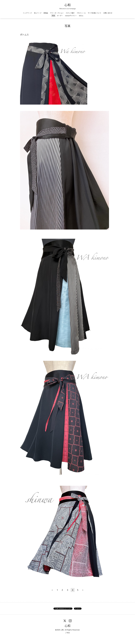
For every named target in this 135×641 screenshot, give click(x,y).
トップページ (27, 13)
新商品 (46, 13)
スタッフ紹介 (70, 13)
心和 (67, 5)
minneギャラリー (71, 16)
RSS (68, 633)
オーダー (60, 16)
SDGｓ (81, 16)
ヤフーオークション (57, 13)
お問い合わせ (107, 13)
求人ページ (37, 13)
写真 (53, 16)
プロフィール (81, 13)
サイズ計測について (94, 13)
